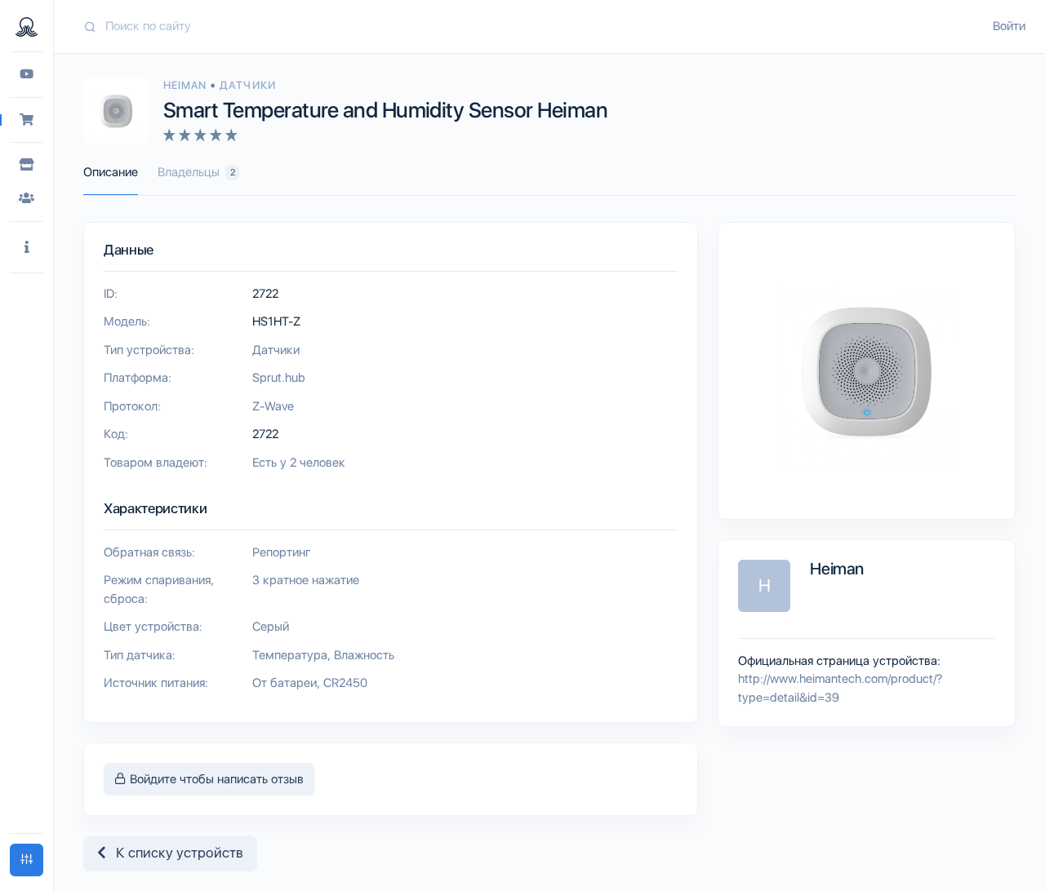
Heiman (186, 85)
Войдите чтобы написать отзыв (215, 779)
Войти (1009, 26)
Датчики (247, 85)
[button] (26, 248)
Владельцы (196, 172)
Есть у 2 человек (298, 462)
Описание (110, 172)
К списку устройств (174, 852)
